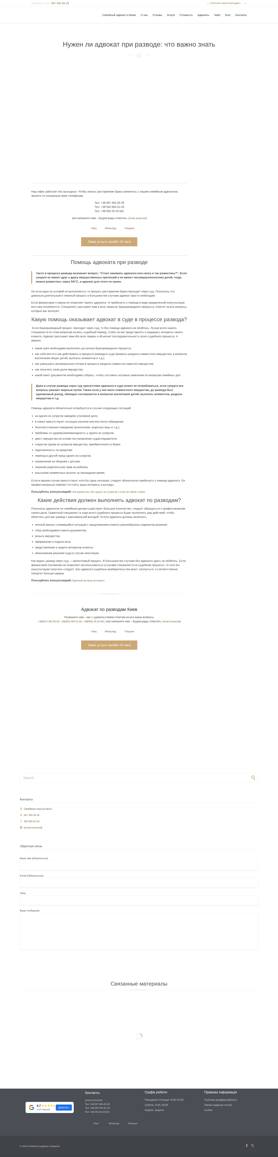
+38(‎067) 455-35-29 (48, 621)
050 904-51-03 (29, 821)
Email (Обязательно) (31, 875)
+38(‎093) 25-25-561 (93, 621)
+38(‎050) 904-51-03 (71, 621)
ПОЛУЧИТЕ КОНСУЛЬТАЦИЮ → (224, 3)
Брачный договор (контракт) (88, 580)
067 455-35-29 (29, 815)
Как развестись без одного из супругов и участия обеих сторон (108, 491)
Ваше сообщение (30, 910)
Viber (93, 228)
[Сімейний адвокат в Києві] (54, 15)
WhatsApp (110, 228)
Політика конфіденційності (220, 1099)
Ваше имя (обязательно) (34, 858)
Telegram (129, 228)
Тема (23, 893)
